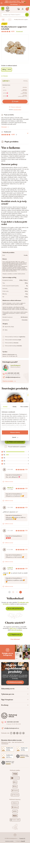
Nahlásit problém (9, 841)
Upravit (14, 437)
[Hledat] (27, 14)
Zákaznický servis (7, 689)
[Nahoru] (15, 834)
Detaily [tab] (14, 406)
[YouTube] (17, 733)
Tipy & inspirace (7, 699)
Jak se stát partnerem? (15, 608)
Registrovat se (16, 634)
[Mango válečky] (15, 402)
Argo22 (23, 841)
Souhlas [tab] (5, 406)
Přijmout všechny (15, 432)
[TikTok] (20, 733)
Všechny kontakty (7, 381)
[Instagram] (14, 733)
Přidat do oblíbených (16, 107)
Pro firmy (4, 705)
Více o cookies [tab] (24, 406)
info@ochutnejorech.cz (13, 377)
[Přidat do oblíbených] (23, 393)
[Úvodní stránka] (8, 9)
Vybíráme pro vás (7, 694)
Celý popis (4, 127)
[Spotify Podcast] (23, 733)
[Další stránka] (20, 592)
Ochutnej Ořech (17, 109)
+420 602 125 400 (13, 373)
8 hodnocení (19, 31)
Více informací (14, 4)
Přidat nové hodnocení (16, 442)
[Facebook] (11, 733)
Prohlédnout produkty (15, 682)
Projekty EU (22, 838)
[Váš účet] (22, 9)
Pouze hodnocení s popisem (17, 447)
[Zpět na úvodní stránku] (3, 19)
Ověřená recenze (9, 481)
